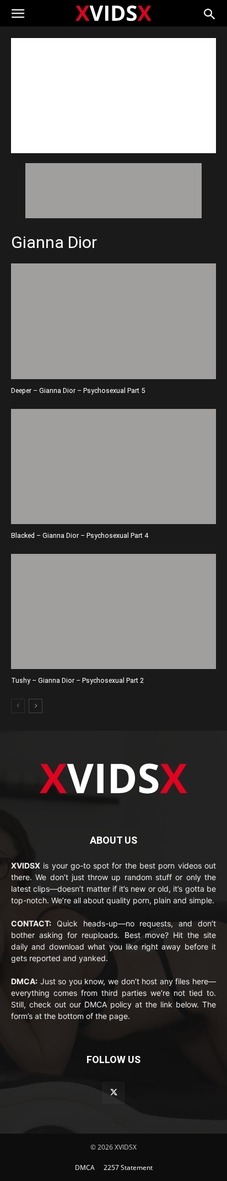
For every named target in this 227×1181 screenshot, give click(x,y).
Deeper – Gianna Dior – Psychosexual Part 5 (78, 390)
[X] (113, 1092)
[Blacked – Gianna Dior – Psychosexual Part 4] (113, 466)
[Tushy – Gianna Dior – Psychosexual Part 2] (113, 611)
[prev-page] (18, 706)
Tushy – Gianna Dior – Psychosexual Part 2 (77, 680)
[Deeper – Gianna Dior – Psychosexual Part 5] (113, 321)
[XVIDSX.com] (113, 12)
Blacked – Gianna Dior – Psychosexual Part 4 (79, 535)
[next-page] (35, 706)
